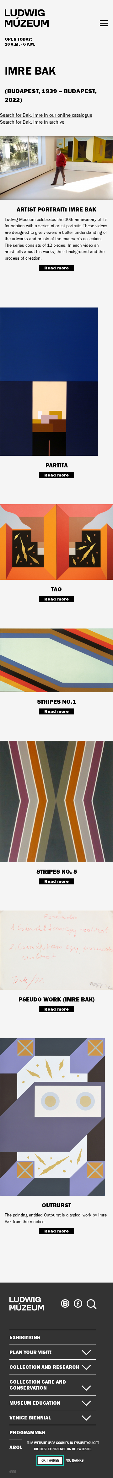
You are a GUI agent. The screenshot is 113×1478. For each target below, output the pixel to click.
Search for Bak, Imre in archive (32, 122)
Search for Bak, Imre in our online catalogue (46, 115)
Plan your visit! (30, 1352)
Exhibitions (24, 1337)
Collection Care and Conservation (37, 1385)
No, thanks (74, 1460)
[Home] (27, 19)
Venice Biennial (30, 1417)
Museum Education (34, 1403)
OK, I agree (50, 1460)
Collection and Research (44, 1367)
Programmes (27, 1432)
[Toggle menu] (104, 23)
